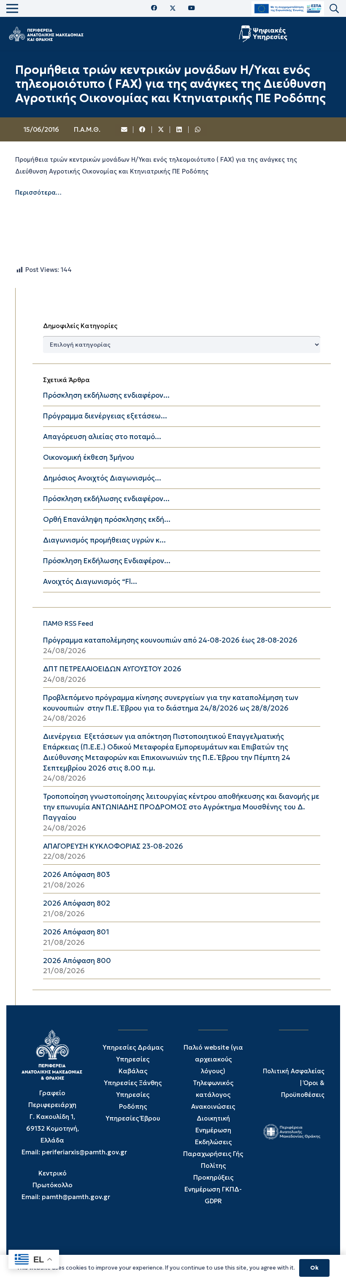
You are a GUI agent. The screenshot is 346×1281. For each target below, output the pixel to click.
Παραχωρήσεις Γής (213, 1154)
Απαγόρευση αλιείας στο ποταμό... (102, 436)
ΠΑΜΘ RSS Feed (68, 623)
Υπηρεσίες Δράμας (133, 1047)
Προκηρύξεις (213, 1177)
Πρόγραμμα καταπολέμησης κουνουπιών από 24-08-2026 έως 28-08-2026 (170, 640)
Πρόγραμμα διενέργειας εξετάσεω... (105, 416)
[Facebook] (154, 8)
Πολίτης (213, 1166)
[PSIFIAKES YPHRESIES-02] (264, 33)
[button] (334, 8)
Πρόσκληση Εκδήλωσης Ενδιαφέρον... (106, 560)
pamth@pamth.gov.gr (76, 1197)
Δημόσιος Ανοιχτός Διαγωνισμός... (102, 478)
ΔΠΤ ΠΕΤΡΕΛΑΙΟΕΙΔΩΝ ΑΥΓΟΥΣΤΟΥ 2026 (112, 669)
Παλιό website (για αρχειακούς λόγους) (213, 1059)
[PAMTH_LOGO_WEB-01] (46, 33)
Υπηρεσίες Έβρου (132, 1118)
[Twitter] (173, 8)
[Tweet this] (161, 129)
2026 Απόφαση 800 (77, 960)
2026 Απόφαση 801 (76, 932)
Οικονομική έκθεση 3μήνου (88, 457)
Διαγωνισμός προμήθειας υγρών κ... (104, 540)
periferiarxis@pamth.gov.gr (84, 1152)
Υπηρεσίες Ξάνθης (133, 1083)
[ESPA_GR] (287, 8)
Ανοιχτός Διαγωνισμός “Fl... (90, 581)
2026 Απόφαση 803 (76, 874)
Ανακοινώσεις (213, 1106)
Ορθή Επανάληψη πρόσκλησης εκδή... (106, 519)
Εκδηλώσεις (213, 1142)
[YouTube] (191, 8)
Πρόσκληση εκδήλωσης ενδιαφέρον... (106, 395)
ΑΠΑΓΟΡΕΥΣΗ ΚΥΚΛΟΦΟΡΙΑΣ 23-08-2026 (113, 846)
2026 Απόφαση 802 (76, 903)
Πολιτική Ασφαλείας (293, 1071)
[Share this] (142, 129)
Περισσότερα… (38, 192)
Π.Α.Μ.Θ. (87, 129)
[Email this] (124, 129)
